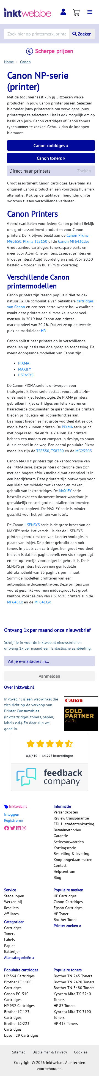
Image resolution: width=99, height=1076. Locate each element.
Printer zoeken (66, 925)
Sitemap (19, 1052)
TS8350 (57, 450)
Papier (9, 945)
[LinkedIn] (18, 828)
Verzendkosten (66, 812)
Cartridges (12, 927)
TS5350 (42, 450)
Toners (9, 933)
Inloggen (11, 814)
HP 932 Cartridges (19, 1005)
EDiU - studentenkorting (74, 823)
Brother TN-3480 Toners (74, 987)
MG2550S (83, 450)
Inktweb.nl (18, 806)
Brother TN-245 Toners (73, 975)
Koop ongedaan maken (73, 859)
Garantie (61, 835)
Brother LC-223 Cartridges (16, 1026)
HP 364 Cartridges (19, 975)
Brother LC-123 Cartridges (16, 1014)
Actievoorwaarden (69, 841)
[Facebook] (6, 828)
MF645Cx (15, 602)
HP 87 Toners (64, 1005)
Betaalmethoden (67, 829)
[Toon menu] (90, 12)
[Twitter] (12, 828)
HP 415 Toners (66, 1023)
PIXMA (23, 363)
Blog (57, 877)
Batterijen (12, 951)
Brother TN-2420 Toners (74, 982)
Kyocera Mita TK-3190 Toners (72, 1014)
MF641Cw (42, 602)
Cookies (80, 1052)
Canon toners (50, 158)
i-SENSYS (25, 375)
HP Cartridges (65, 895)
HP (43, 330)
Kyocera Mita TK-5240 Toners (72, 996)
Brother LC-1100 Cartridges (18, 985)
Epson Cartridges (68, 907)
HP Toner (61, 913)
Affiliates (11, 913)
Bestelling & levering (71, 853)
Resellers (11, 907)
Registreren (13, 820)
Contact (60, 865)
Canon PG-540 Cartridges (16, 996)
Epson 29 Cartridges (21, 1035)
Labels (9, 939)
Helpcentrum (64, 871)
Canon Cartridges (68, 901)
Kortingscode (65, 847)
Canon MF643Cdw (73, 241)
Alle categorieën (18, 957)
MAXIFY (24, 369)
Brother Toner (65, 919)
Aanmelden (49, 676)
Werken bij (13, 901)
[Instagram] (24, 828)
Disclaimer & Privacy (49, 1052)
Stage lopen (14, 895)
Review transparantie (71, 818)
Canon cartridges (50, 145)
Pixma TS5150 (35, 241)
